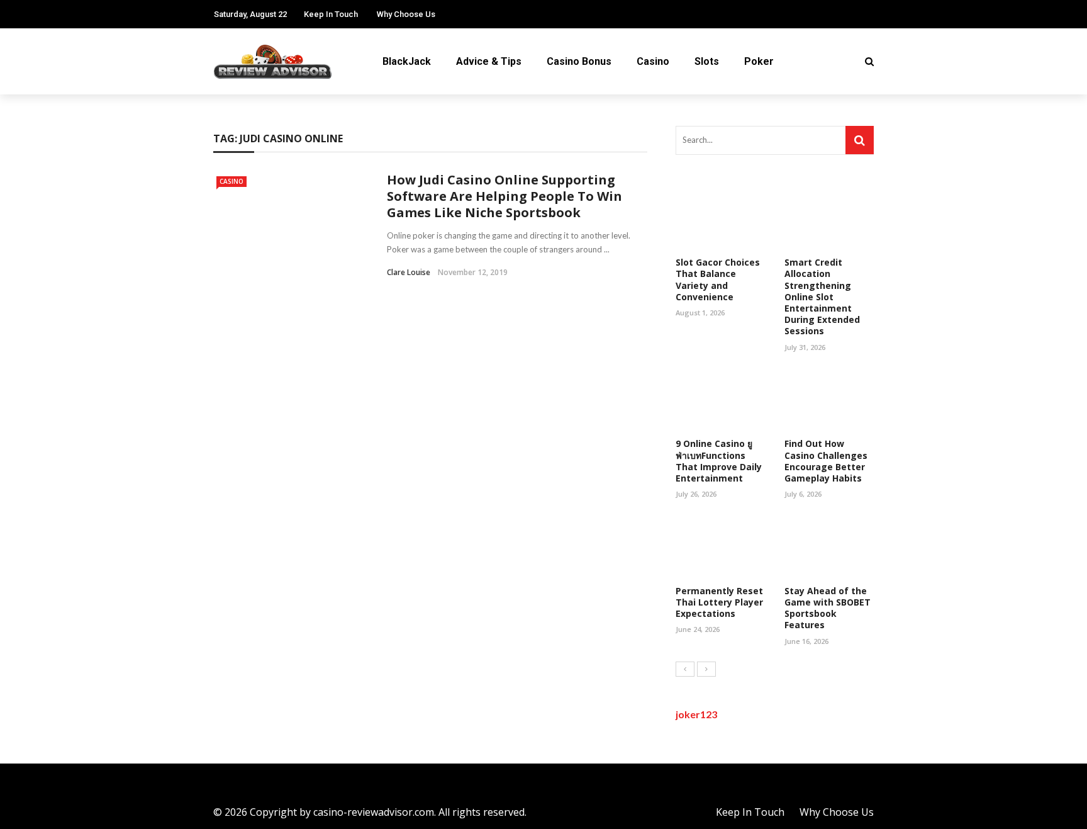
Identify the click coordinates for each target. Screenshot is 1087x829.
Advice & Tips (488, 61)
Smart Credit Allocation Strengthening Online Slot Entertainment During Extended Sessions (822, 296)
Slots (706, 61)
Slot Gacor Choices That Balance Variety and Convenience (718, 279)
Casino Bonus (579, 61)
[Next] (706, 669)
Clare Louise (408, 272)
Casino (653, 61)
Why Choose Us (406, 14)
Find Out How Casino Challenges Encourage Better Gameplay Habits (825, 460)
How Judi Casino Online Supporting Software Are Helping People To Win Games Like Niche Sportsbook (504, 196)
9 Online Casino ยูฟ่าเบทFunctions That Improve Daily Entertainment (719, 460)
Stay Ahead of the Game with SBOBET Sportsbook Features (827, 608)
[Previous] (685, 669)
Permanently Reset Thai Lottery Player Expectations (719, 602)
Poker (759, 61)
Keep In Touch (331, 14)
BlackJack (406, 61)
